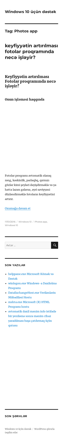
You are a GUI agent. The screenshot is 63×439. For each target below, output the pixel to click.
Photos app (41, 221)
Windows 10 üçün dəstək (30, 11)
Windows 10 (25, 221)
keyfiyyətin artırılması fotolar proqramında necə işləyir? (31, 51)
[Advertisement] (31, 137)
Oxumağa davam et (18, 208)
